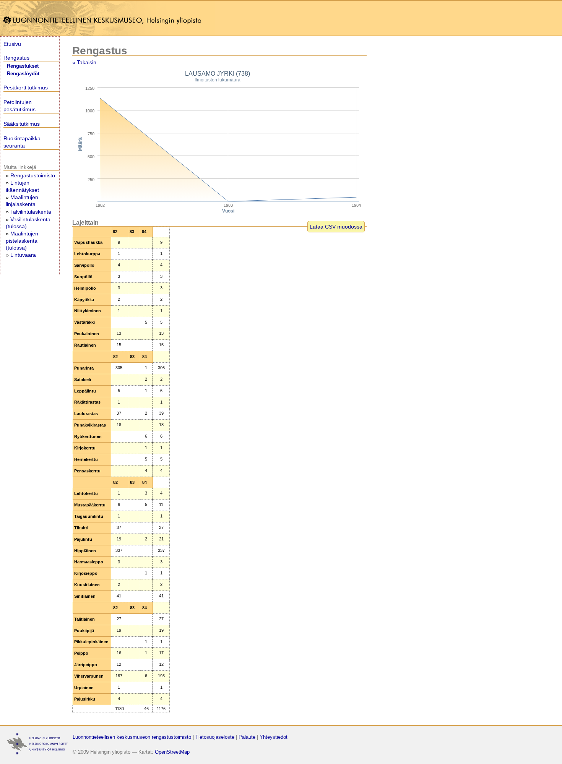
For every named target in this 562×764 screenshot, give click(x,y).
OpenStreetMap (172, 752)
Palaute (247, 737)
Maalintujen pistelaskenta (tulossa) (22, 240)
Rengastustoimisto (32, 175)
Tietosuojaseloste (214, 737)
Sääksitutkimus (21, 124)
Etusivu (12, 44)
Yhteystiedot (273, 737)
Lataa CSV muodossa (336, 227)
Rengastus (16, 58)
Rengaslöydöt (23, 73)
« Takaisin (84, 62)
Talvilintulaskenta (30, 212)
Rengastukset (23, 66)
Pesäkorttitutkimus (25, 87)
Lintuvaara (23, 255)
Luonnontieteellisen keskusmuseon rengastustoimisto (132, 737)
